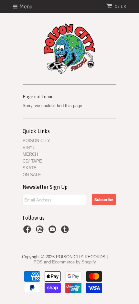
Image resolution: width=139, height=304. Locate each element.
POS (38, 262)
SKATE (30, 167)
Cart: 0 (120, 6)
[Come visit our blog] (66, 231)
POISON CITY (36, 140)
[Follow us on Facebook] (28, 231)
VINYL (29, 147)
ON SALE (32, 174)
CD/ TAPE (32, 161)
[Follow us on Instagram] (41, 231)
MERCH (30, 154)
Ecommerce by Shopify (74, 262)
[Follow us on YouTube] (53, 231)
